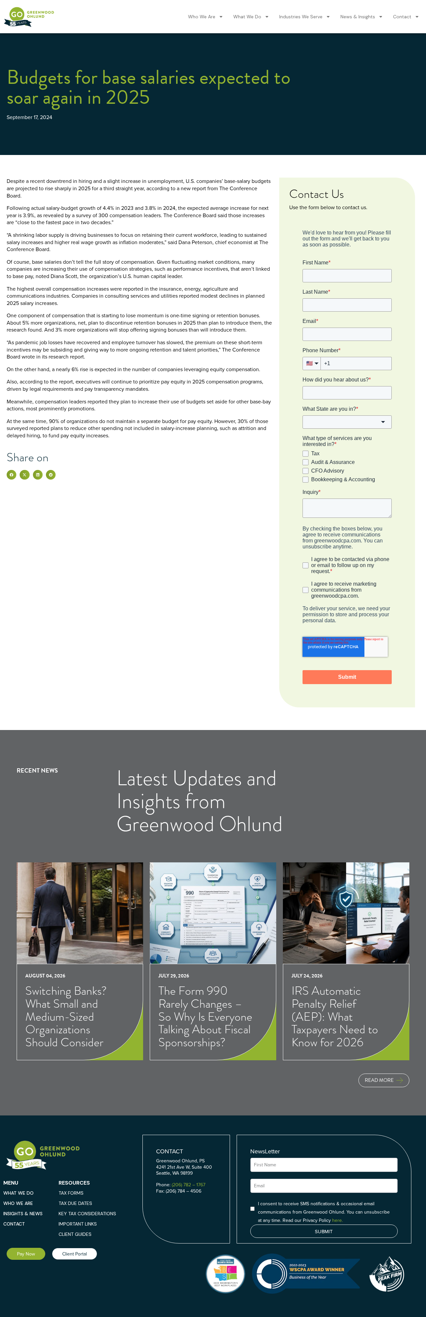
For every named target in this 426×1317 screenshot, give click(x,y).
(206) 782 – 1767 (188, 1184)
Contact (402, 17)
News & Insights (357, 17)
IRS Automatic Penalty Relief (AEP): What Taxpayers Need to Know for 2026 (335, 1016)
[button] (11, 475)
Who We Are (201, 17)
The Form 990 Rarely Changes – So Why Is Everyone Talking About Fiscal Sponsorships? (205, 1016)
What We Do (247, 17)
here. (337, 1220)
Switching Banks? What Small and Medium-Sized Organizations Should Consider (66, 1016)
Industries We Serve (300, 17)
